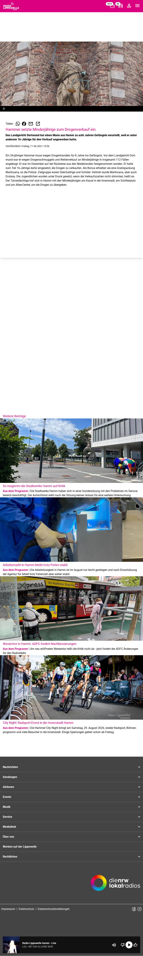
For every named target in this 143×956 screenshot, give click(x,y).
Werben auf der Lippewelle (20, 846)
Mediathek (9, 826)
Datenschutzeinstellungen (54, 909)
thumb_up (135, 945)
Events (7, 797)
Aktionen (8, 787)
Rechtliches (10, 856)
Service (7, 816)
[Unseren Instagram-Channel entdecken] (139, 909)
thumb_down (123, 945)
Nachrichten (10, 767)
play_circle (129, 945)
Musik (6, 806)
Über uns (8, 836)
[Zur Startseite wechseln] (11, 6)
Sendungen (10, 777)
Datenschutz (26, 909)
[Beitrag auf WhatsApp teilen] (18, 124)
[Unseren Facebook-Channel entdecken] (134, 909)
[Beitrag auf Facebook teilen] (24, 124)
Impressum (8, 909)
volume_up (114, 945)
